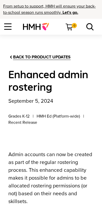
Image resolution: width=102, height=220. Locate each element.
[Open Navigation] (8, 26)
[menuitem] (38, 26)
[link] (38, 26)
